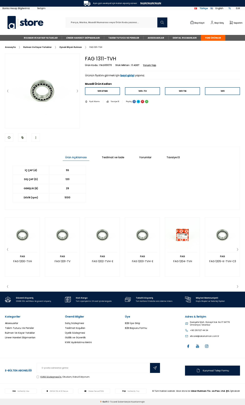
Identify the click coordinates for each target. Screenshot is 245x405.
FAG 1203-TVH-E (142, 261)
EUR (238, 8)
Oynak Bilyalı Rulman (70, 47)
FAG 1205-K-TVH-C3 (222, 261)
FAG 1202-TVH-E (102, 261)
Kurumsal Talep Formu (216, 370)
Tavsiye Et (115, 101)
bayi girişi (127, 75)
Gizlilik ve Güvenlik (75, 337)
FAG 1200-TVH (22, 261)
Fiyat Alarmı (94, 101)
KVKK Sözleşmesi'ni (50, 376)
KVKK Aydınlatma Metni (78, 342)
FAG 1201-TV (62, 261)
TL (229, 8)
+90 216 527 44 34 (199, 330)
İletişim (41, 8)
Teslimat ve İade (113, 157)
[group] (42, 91)
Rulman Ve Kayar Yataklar (41, 37)
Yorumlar (145, 157)
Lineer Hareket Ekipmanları (83, 37)
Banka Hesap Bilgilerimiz (16, 8)
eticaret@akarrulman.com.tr (204, 336)
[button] (7, 90)
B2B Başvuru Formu (136, 328)
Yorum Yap (149, 65)
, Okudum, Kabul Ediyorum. (65, 376)
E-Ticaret (112, 401)
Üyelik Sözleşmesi (75, 333)
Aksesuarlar (156, 37)
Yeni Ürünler (213, 37)
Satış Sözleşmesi (74, 323)
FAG (22, 256)
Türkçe (204, 8)
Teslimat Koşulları (75, 328)
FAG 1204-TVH (182, 261)
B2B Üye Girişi (132, 323)
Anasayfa (10, 47)
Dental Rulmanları (185, 37)
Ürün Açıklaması (76, 157)
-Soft (104, 401)
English (219, 8)
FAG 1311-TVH (96, 47)
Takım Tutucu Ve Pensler (123, 37)
